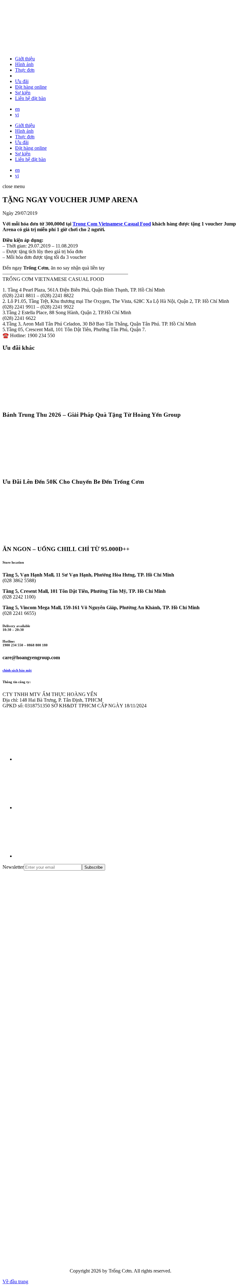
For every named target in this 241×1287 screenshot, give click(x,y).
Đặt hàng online (31, 87)
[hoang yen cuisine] (50, 921)
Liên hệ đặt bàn (30, 98)
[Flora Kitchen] (50, 1114)
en (17, 109)
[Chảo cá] (50, 1260)
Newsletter (13, 867)
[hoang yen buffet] (50, 969)
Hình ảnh (24, 64)
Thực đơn (25, 70)
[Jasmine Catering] (50, 1163)
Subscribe (93, 867)
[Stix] (50, 1211)
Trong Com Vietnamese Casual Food (111, 223)
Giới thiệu (25, 58)
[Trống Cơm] (50, 48)
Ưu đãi (22, 81)
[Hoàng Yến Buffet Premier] (50, 1018)
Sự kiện (22, 92)
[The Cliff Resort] (50, 1066)
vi (17, 114)
